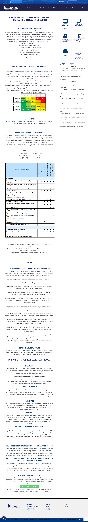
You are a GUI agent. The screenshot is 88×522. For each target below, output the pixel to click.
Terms (66, 506)
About (47, 506)
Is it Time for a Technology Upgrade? (73, 105)
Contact (48, 509)
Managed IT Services (73, 74)
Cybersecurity (40, 7)
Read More (62, 79)
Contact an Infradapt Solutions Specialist (17, 121)
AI (66, 7)
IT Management (29, 7)
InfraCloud (73, 66)
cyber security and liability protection (30, 483)
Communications (52, 7)
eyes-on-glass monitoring (40, 448)
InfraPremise (73, 81)
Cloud (61, 7)
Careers (48, 508)
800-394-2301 (83, 519)
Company (73, 7)
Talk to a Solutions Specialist (29, 486)
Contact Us (82, 7)
